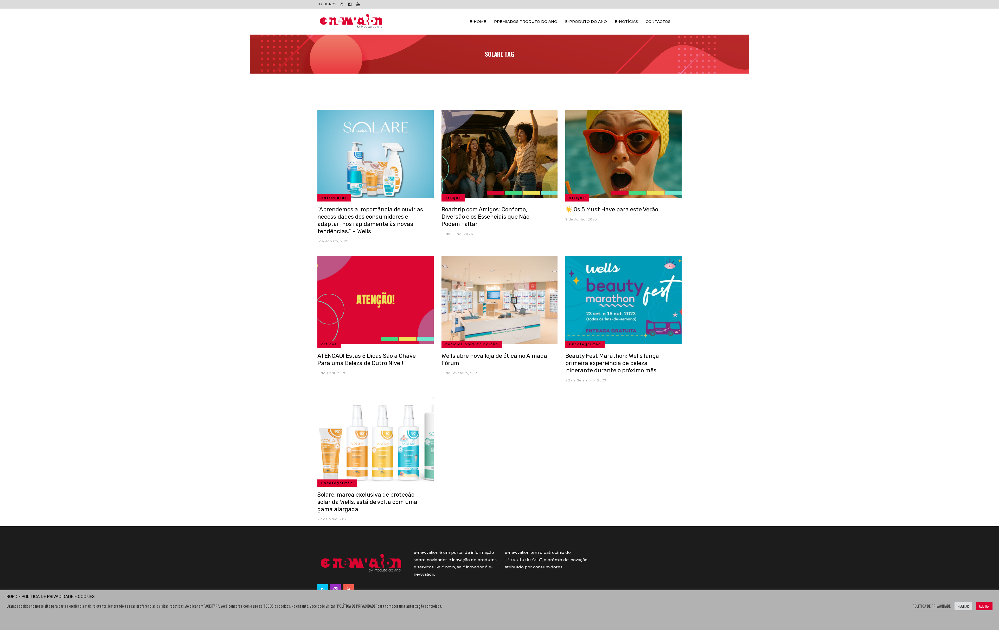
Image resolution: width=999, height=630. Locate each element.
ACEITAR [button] (984, 606)
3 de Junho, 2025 (581, 219)
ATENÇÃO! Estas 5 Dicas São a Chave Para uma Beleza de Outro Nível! (366, 359)
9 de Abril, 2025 (332, 373)
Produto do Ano (523, 559)
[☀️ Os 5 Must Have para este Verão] (623, 153)
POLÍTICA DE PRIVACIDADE (931, 606)
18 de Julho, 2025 (457, 234)
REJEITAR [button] (963, 606)
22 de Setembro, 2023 (585, 380)
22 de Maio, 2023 (333, 519)
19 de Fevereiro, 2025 (460, 373)
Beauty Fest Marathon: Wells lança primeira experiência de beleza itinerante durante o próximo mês (612, 363)
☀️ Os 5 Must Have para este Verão (611, 209)
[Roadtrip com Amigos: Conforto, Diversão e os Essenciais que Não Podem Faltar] (499, 153)
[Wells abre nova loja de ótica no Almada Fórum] (499, 299)
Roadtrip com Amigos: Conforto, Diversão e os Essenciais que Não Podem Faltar (485, 217)
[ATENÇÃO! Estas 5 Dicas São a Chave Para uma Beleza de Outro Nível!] (375, 299)
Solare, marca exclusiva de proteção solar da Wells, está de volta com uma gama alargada (367, 502)
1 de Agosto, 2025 (333, 241)
